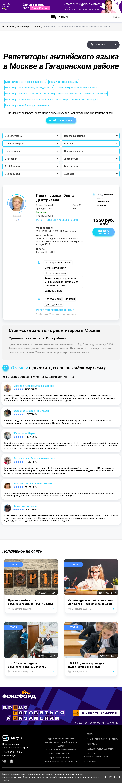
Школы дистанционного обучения (61, 761)
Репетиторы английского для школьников (27, 105)
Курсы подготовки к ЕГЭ (61, 758)
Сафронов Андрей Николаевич (31, 410)
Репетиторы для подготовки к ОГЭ (62, 93)
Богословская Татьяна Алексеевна (34, 458)
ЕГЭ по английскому (55, 268)
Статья (13, 564)
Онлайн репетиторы (61, 120)
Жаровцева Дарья (24, 433)
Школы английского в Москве (61, 750)
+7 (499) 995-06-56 (12, 752)
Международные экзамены (63, 82)
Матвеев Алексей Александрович (33, 385)
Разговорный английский (58, 262)
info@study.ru (9, 755)
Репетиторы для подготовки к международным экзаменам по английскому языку (61, 282)
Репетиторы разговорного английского (76, 87)
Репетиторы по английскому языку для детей (29, 87)
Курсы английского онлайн (61, 738)
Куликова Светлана (25, 506)
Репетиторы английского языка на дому (77, 99)
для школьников (53, 291)
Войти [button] (116, 17)
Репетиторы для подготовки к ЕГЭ (23, 93)
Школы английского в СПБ (61, 754)
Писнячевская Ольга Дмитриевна (55, 197)
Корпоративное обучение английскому (25, 82)
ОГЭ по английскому (55, 273)
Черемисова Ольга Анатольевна (32, 483)
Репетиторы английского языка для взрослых (29, 99)
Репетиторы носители (95, 93)
